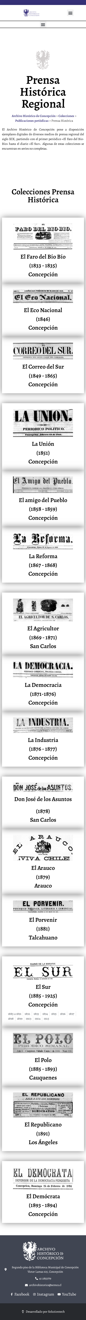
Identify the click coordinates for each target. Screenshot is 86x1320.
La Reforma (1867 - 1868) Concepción (43, 565)
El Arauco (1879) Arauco (43, 877)
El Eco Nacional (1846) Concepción (43, 319)
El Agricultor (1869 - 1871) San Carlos (43, 637)
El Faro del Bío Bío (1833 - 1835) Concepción (43, 265)
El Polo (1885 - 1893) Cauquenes (43, 1069)
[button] (70, 13)
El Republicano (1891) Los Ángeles (43, 1133)
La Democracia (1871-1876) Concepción (43, 694)
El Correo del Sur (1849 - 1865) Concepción (43, 375)
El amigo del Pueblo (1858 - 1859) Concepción (43, 509)
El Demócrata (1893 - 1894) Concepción (43, 1205)
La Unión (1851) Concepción (43, 452)
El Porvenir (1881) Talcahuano (43, 928)
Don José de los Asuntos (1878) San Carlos (43, 809)
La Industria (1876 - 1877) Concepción (43, 749)
